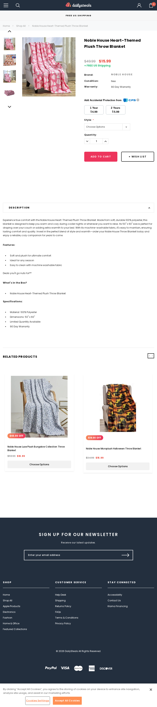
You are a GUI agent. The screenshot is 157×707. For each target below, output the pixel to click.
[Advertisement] (78, 193)
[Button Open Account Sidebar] (139, 5)
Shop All (21, 26)
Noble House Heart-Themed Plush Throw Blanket (60, 26)
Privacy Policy (63, 623)
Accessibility (115, 594)
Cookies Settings (37, 700)
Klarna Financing (118, 606)
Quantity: (90, 134)
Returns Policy (63, 606)
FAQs (58, 612)
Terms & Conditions (66, 617)
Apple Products (11, 606)
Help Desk (60, 594)
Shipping (60, 600)
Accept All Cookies (67, 700)
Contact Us (114, 600)
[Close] (151, 689)
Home (6, 26)
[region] (78, 695)
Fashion (7, 617)
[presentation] (149, 356)
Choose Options (39, 464)
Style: (89, 120)
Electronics (9, 612)
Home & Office (11, 623)
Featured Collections (15, 629)
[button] (6, 5)
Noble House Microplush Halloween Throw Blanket (113, 448)
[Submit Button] (125, 555)
